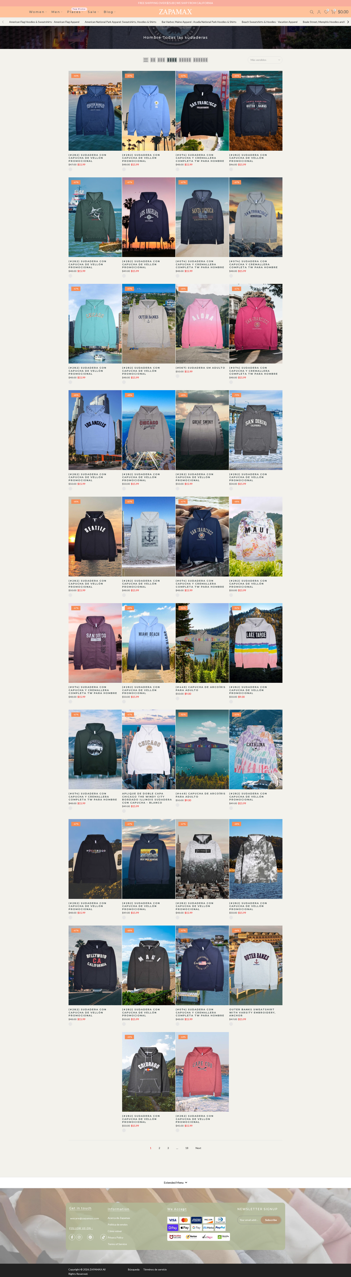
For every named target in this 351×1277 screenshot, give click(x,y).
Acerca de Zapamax (119, 1217)
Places (76, 11)
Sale (92, 12)
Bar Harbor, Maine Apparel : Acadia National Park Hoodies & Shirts (199, 21)
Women (37, 12)
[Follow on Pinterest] (90, 1237)
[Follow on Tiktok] (103, 1237)
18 (186, 1148)
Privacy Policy (115, 1237)
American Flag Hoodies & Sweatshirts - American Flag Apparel (44, 21)
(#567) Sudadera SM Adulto (200, 367)
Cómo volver (115, 1231)
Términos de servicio (155, 1269)
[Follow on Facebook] (72, 1237)
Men (55, 12)
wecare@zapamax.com (84, 1218)
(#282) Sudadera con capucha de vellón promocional (87, 157)
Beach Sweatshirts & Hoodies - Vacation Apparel (269, 21)
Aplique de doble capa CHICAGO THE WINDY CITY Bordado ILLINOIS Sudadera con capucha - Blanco (147, 798)
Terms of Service (117, 1244)
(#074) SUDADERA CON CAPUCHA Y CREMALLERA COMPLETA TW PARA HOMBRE (200, 157)
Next (198, 1148)
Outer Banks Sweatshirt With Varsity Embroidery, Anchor (252, 1012)
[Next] (348, 22)
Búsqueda (133, 1269)
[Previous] (3, 22)
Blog (108, 12)
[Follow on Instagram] (79, 1237)
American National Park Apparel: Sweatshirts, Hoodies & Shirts (120, 21)
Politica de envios (118, 1224)
